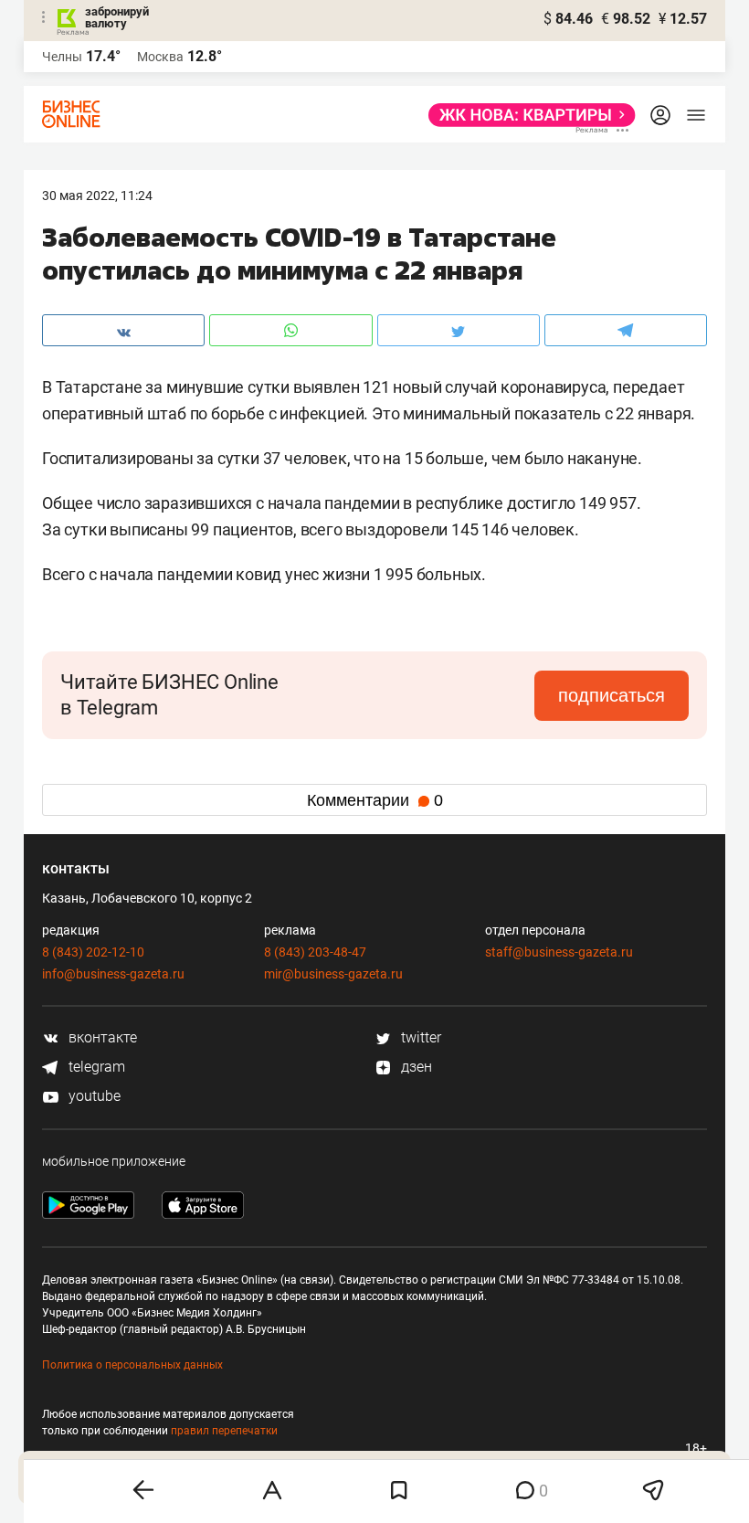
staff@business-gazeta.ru (559, 952)
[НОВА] (526, 115)
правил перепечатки (224, 1430)
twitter (419, 1037)
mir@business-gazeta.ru (333, 974)
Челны (62, 56)
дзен (414, 1066)
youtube (93, 1096)
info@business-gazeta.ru (113, 974)
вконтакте (101, 1037)
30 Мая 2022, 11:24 (97, 195)
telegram (95, 1066)
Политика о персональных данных (132, 1365)
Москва (160, 56)
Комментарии (375, 800)
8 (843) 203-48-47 (315, 952)
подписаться (611, 695)
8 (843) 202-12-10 (93, 952)
